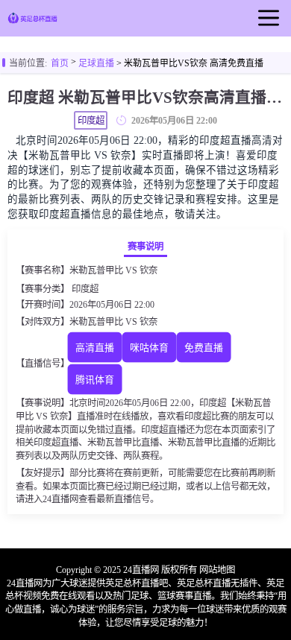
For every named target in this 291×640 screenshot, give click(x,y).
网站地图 (217, 570)
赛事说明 (145, 246)
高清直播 (94, 347)
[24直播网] (32, 21)
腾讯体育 (94, 379)
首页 (60, 63)
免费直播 (204, 347)
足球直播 (96, 63)
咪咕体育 (149, 347)
